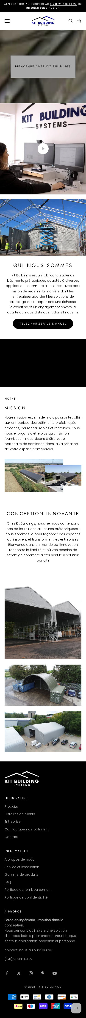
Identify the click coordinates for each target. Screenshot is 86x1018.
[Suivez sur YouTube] (54, 973)
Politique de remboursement (28, 889)
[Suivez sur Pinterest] (42, 973)
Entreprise (13, 821)
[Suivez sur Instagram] (30, 973)
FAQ (8, 882)
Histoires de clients (20, 814)
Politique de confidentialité (26, 897)
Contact (11, 837)
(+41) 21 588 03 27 (18, 959)
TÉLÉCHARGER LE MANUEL (43, 323)
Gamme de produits (22, 874)
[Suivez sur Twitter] (19, 973)
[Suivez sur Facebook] (7, 973)
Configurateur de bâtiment (27, 829)
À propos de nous (19, 859)
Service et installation (22, 867)
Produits (11, 806)
